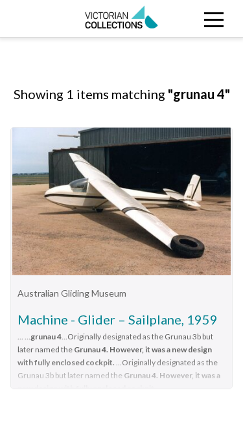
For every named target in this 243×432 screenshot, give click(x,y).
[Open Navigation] (212, 18)
